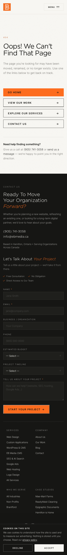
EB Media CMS (14, 453)
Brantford (12, 507)
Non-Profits (13, 501)
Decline (18, 548)
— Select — (12, 356)
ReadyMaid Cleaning (46, 501)
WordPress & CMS (16, 447)
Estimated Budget (15, 349)
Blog (37, 447)
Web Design (13, 437)
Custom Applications (17, 442)
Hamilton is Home (44, 512)
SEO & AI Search (15, 458)
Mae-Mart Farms (44, 496)
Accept (49, 548)
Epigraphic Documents (47, 507)
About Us (40, 437)
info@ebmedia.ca (15, 236)
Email (8, 304)
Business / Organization (19, 319)
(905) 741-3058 (33, 149)
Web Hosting (13, 469)
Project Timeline (14, 364)
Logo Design (13, 474)
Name (7, 289)
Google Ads (13, 464)
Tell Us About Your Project (23, 379)
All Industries (13, 496)
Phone (7, 334)
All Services (13, 480)
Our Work (40, 442)
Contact (39, 453)
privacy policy (29, 539)
